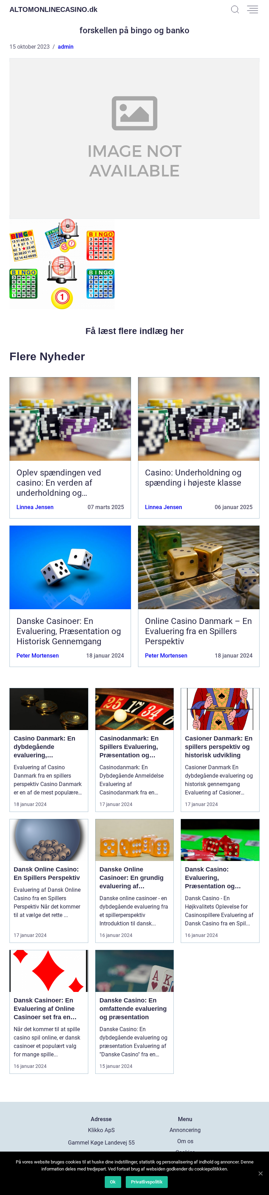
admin (66, 46)
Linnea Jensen (35, 507)
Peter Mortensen (37, 655)
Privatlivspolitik (147, 1181)
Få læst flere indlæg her (134, 331)
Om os (185, 1141)
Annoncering (185, 1130)
